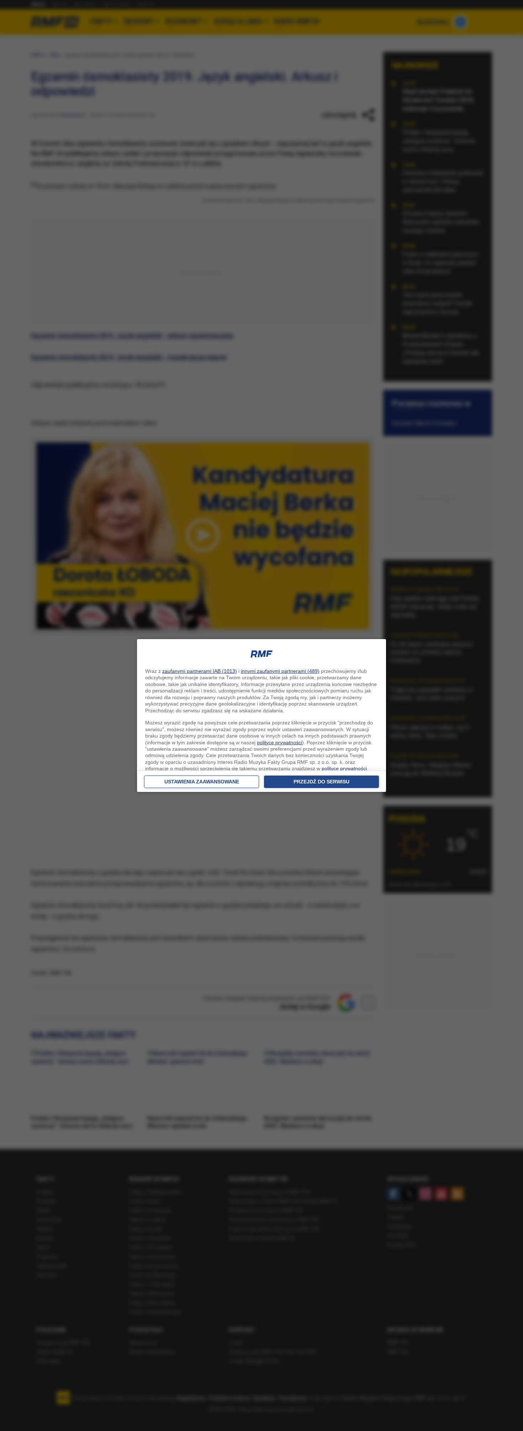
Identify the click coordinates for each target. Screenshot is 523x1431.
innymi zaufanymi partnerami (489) (280, 671)
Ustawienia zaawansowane (201, 781)
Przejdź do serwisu (321, 781)
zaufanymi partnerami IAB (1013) (199, 671)
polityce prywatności (279, 742)
